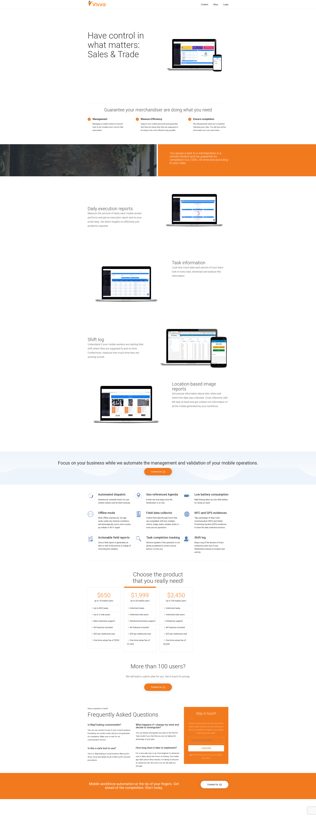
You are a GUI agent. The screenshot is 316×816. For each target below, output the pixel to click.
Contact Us (156, 471)
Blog (216, 4)
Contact (204, 4)
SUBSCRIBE (206, 748)
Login (225, 4)
